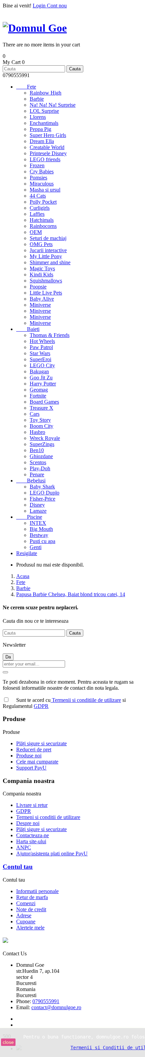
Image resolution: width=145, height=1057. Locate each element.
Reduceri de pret (33, 749)
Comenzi (25, 903)
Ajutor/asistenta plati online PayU (52, 853)
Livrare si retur (32, 805)
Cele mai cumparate (37, 761)
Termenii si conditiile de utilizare (86, 700)
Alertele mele (30, 927)
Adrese (23, 915)
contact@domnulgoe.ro (56, 1007)
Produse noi (28, 755)
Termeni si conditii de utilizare (48, 817)
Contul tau (18, 866)
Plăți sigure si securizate (41, 743)
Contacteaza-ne (32, 835)
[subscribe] (5, 672)
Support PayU (31, 768)
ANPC (23, 847)
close (8, 1042)
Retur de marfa (32, 897)
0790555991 (45, 1001)
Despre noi (27, 823)
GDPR (41, 706)
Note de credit (31, 909)
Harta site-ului (31, 841)
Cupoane (25, 921)
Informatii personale (37, 891)
